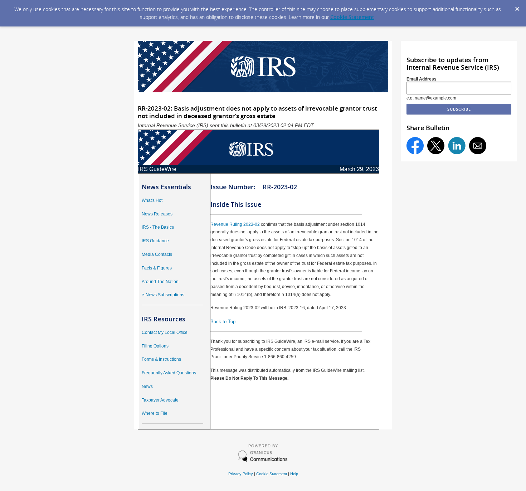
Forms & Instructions (161, 359)
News (147, 386)
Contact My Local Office (164, 332)
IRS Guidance (155, 240)
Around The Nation (160, 281)
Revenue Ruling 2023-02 (235, 224)
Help (294, 474)
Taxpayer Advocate (160, 400)
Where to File (154, 413)
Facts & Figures (157, 268)
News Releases (157, 214)
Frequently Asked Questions (169, 372)
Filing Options (155, 346)
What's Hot (152, 200)
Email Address (421, 79)
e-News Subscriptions (163, 294)
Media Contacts (157, 254)
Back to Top (222, 321)
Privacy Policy (240, 474)
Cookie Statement (352, 17)
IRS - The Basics (158, 227)
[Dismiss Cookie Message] (517, 7)
